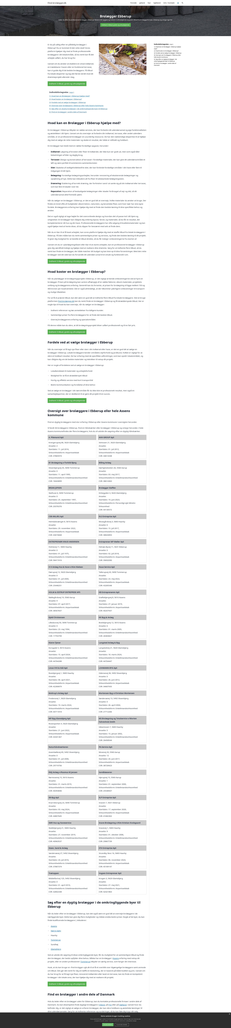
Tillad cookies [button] (108, 1024)
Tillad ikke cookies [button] (121, 1024)
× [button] (229, 1014)
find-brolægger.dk (66, 301)
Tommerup (56, 940)
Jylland (142, 3)
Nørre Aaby (56, 930)
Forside (133, 3)
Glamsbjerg (56, 949)
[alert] (115, 1020)
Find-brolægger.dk (57, 2)
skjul (71, 92)
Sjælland (157, 3)
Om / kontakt (169, 3)
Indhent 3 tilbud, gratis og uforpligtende (115, 25)
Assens (54, 926)
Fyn (149, 3)
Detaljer (134, 1021)
